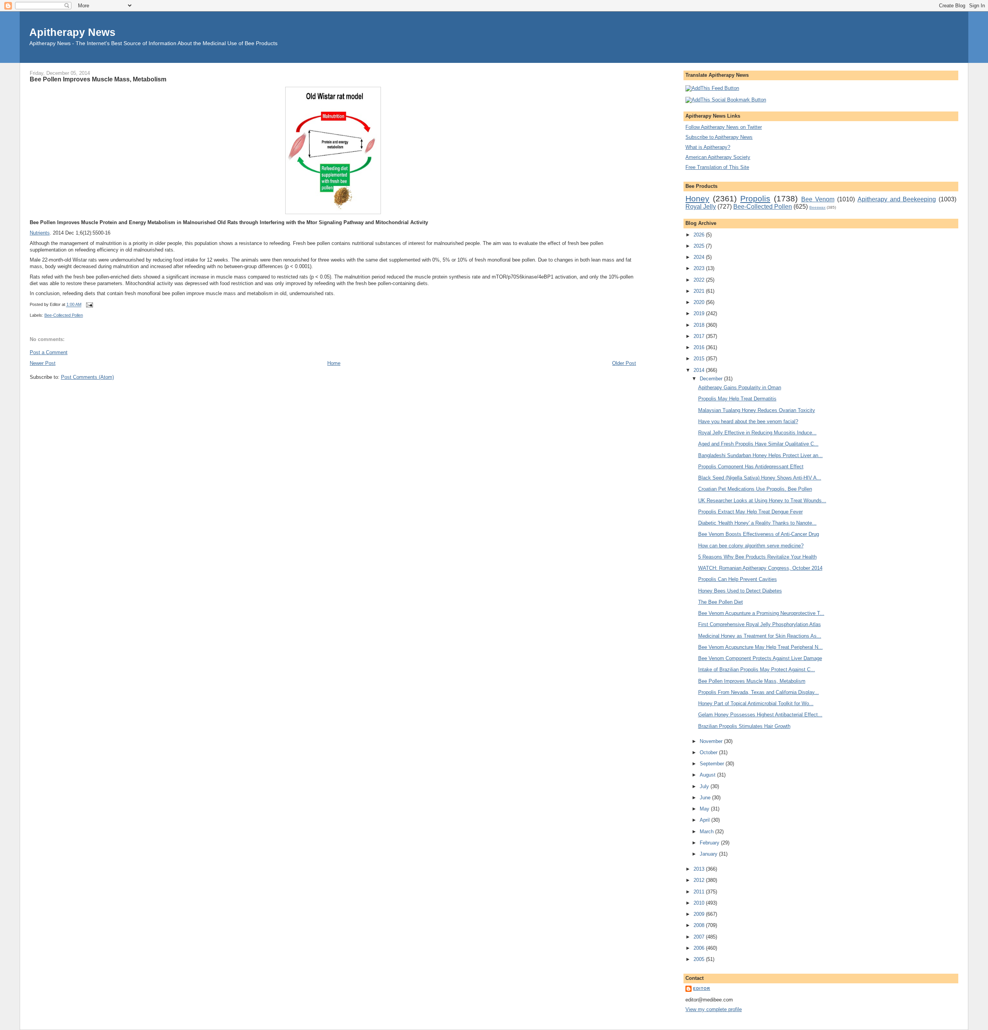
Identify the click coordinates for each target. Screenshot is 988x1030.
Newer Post (43, 363)
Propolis (755, 198)
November (712, 741)
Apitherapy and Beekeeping (897, 199)
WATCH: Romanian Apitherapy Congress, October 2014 (760, 568)
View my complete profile (713, 1009)
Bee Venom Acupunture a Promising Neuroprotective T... (761, 613)
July (705, 786)
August (708, 775)
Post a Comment (49, 352)
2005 (700, 959)
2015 (700, 358)
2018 (700, 325)
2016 (700, 347)
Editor (701, 988)
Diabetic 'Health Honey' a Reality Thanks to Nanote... (757, 523)
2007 (700, 937)
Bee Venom (817, 199)
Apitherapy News (72, 32)
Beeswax (817, 207)
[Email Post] (89, 304)
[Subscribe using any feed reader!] (712, 88)
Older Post (624, 363)
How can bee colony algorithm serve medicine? (751, 546)
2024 (700, 257)
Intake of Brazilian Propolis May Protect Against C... (756, 669)
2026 (700, 235)
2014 (700, 370)
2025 (700, 246)
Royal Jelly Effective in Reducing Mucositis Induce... (757, 433)
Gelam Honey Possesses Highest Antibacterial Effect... (760, 715)
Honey (697, 198)
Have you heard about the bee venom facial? (748, 421)
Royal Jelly (700, 206)
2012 (700, 880)
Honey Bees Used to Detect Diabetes (740, 591)
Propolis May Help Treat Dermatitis (737, 399)
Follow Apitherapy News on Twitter (723, 127)
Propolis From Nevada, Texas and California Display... (758, 692)
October (709, 752)
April (705, 820)
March (707, 831)
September (713, 764)
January (709, 854)
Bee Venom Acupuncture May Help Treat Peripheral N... (760, 647)
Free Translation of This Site (717, 167)
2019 (700, 313)
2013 (700, 869)
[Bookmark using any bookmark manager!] (725, 100)
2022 (700, 280)
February (710, 843)
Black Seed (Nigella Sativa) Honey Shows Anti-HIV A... (759, 478)
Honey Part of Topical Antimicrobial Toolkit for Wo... (756, 703)
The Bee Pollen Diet (720, 602)
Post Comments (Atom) (87, 377)
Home (333, 363)
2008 (700, 925)
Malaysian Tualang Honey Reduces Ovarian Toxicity (756, 410)
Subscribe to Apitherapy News (719, 137)
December (712, 379)
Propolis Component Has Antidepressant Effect (751, 466)
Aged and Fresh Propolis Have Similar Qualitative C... (758, 444)
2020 (700, 302)
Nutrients (40, 233)
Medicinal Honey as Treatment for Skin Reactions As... (759, 636)
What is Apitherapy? (707, 147)
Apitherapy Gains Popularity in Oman (739, 387)
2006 (700, 948)
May (705, 809)
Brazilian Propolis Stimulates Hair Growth (744, 726)
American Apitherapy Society (717, 157)
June (706, 797)
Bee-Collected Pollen (63, 315)
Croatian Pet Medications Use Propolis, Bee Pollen (755, 489)
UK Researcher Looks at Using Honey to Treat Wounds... (762, 500)
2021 (700, 291)
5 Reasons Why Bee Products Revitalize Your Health (757, 557)
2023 (700, 268)
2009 (700, 914)
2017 (700, 336)
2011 (700, 892)
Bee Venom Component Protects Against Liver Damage (760, 658)
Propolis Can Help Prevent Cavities (737, 579)
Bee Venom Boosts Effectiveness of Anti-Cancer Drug (758, 534)
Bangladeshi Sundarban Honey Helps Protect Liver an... (760, 455)
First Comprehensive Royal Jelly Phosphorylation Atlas (759, 624)
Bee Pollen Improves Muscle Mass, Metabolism (98, 79)
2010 (700, 903)
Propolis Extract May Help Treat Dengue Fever (750, 512)
